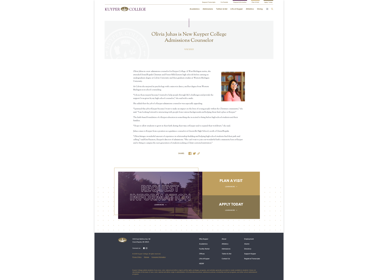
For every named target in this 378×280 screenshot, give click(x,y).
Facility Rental (204, 249)
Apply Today (268, 2)
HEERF (201, 264)
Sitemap (146, 257)
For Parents (224, 2)
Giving (260, 9)
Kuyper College (125, 9)
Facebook (144, 248)
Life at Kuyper (236, 9)
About (224, 239)
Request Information (239, 2)
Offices (202, 254)
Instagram (146, 248)
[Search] (272, 9)
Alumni (246, 244)
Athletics (250, 9)
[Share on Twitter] (194, 153)
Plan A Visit (255, 2)
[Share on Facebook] (190, 153)
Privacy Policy (137, 257)
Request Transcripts (208, 2)
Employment (249, 239)
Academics (195, 9)
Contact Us (226, 259)
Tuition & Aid (221, 9)
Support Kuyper (250, 254)
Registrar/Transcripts (252, 259)
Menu (267, 9)
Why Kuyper (203, 239)
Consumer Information (158, 257)
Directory (247, 249)
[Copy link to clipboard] (198, 153)
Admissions (208, 9)
